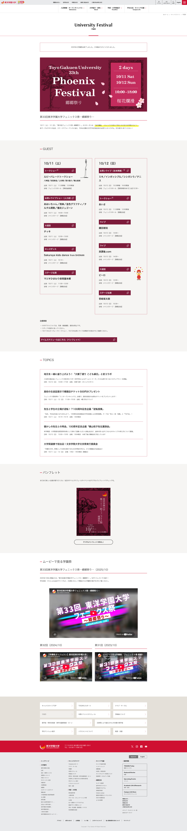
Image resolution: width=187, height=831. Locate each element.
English (142, 756)
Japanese (133, 756)
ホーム (166, 14)
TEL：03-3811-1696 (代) (73, 747)
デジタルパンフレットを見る (92, 542)
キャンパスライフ (175, 14)
